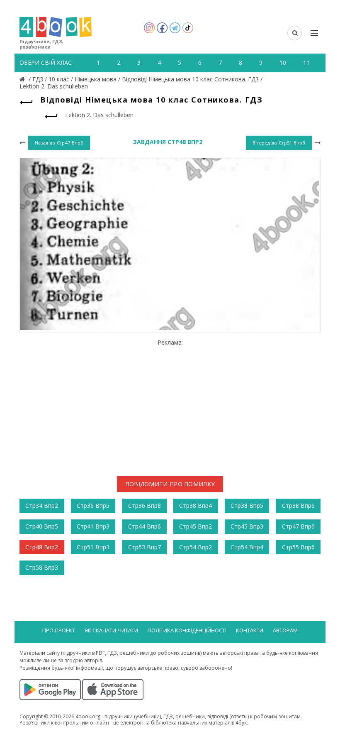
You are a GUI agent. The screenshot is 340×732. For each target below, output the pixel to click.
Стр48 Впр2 (41, 547)
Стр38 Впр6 (298, 505)
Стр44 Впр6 (144, 526)
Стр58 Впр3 (41, 567)
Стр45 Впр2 (195, 526)
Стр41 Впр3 (93, 526)
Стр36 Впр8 (144, 505)
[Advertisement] (170, 404)
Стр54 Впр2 (195, 547)
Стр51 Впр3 (93, 547)
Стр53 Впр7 (144, 547)
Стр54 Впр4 (247, 547)
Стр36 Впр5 (93, 505)
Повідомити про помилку (170, 484)
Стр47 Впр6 (298, 526)
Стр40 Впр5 (41, 526)
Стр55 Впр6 (298, 547)
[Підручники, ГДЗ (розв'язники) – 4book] (23, 79)
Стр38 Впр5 (247, 505)
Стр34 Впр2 (41, 505)
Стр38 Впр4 (195, 505)
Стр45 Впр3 (247, 526)
